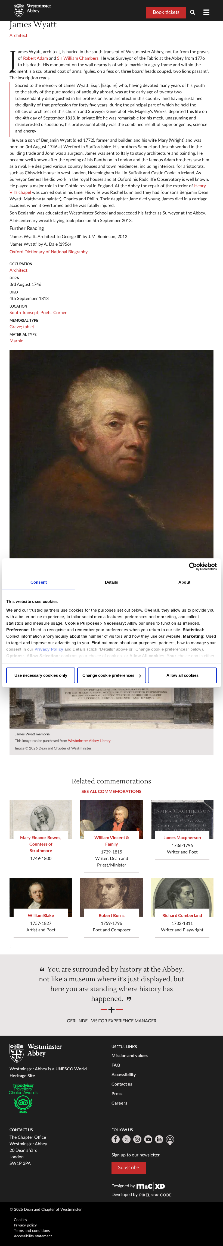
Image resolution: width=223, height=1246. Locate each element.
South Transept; (24, 313)
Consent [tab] (38, 582)
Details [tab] (111, 582)
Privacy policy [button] (25, 1225)
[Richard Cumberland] (182, 897)
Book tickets (166, 12)
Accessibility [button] (124, 1074)
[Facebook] (116, 1139)
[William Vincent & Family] (111, 819)
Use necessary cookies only (40, 675)
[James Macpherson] (182, 819)
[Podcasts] (170, 1140)
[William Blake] (41, 897)
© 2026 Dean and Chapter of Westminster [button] (46, 1210)
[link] (150, 1186)
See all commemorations (111, 791)
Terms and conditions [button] (32, 1231)
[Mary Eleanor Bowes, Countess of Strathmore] (41, 819)
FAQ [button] (116, 1064)
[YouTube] (148, 1139)
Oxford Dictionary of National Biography (49, 252)
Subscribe (128, 1167)
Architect (18, 35)
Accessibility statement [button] (33, 1236)
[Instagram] (137, 1139)
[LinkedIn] (159, 1139)
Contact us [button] (122, 1083)
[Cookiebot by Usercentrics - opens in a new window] (193, 566)
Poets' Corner (54, 313)
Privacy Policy (49, 649)
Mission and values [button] (130, 1055)
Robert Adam (35, 58)
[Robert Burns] (111, 897)
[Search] (194, 13)
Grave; (16, 327)
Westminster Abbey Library (89, 741)
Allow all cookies (182, 675)
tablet (28, 327)
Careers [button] (119, 1102)
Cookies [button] (20, 1220)
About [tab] (184, 582)
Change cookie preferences (108, 675)
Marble (16, 341)
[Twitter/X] (126, 1139)
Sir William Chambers (77, 58)
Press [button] (117, 1093)
